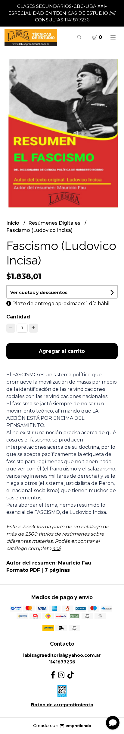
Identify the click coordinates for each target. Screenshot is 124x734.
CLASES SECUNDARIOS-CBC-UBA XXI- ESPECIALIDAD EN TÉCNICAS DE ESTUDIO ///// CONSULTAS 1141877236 (62, 13)
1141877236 (62, 662)
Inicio (13, 223)
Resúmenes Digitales (55, 223)
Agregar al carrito (62, 351)
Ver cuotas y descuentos (38, 292)
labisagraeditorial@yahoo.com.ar (62, 655)
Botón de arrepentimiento (62, 704)
